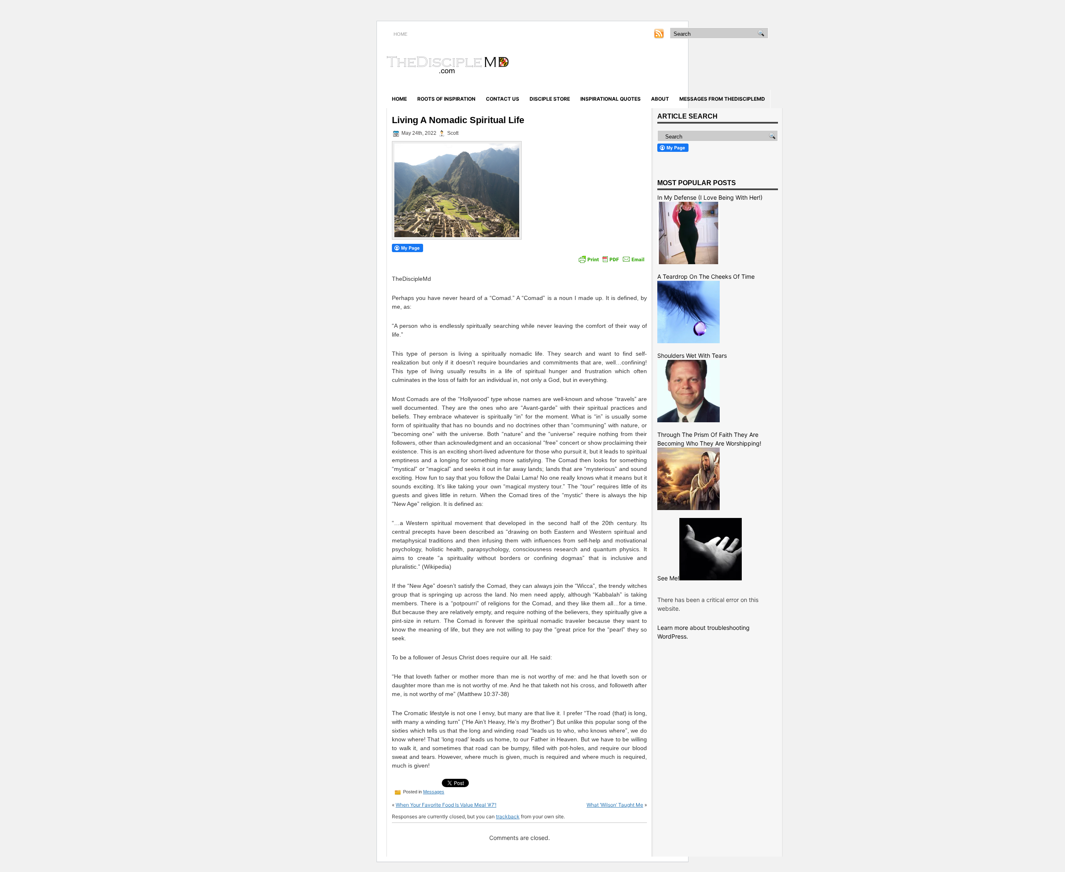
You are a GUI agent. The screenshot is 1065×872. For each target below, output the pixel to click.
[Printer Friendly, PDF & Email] (611, 259)
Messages (433, 791)
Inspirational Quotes (610, 99)
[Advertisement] (684, 65)
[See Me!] (710, 578)
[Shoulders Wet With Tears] (688, 420)
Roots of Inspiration (446, 99)
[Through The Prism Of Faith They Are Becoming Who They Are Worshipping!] (688, 507)
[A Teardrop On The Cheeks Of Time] (688, 340)
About (660, 99)
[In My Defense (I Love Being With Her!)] (688, 261)
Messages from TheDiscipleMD (722, 99)
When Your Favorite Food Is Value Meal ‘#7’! (446, 805)
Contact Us (502, 99)
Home (399, 99)
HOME (400, 34)
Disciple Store (550, 99)
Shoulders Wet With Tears (692, 355)
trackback (508, 816)
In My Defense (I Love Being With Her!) (710, 197)
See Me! (668, 578)
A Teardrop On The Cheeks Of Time (706, 276)
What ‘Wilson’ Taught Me (615, 805)
